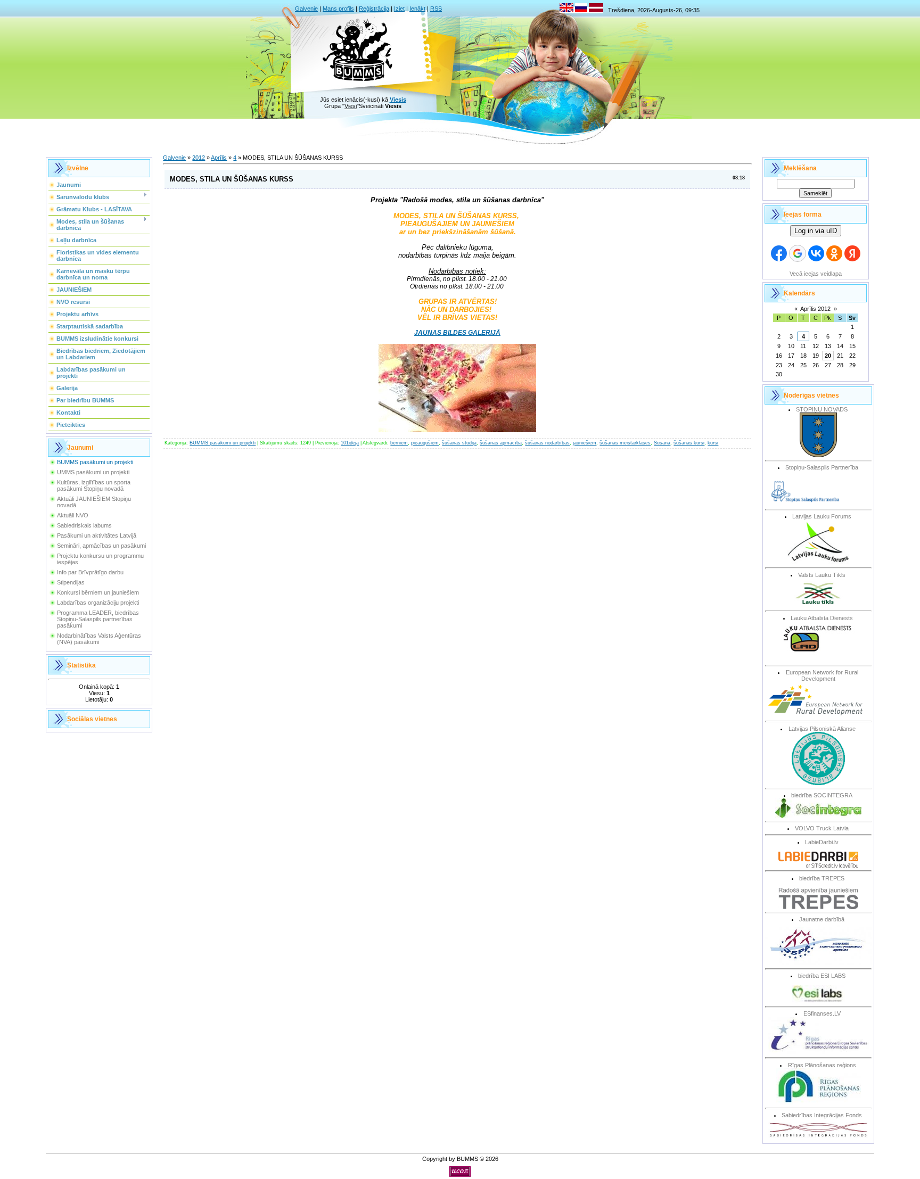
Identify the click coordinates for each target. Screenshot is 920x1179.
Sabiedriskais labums (84, 525)
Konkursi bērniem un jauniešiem (98, 592)
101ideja (350, 443)
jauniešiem (584, 443)
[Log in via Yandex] (852, 253)
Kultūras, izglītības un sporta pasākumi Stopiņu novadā (93, 485)
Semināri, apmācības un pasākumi (101, 545)
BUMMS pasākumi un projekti (95, 462)
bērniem (399, 443)
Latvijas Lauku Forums (821, 516)
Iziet (399, 8)
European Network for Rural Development (822, 675)
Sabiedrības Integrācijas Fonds (822, 1115)
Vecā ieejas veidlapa (816, 273)
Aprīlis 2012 (815, 309)
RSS (436, 8)
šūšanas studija (459, 443)
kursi (713, 443)
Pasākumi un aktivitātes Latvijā (96, 535)
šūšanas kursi (688, 443)
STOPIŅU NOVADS (822, 409)
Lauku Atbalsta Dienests (822, 618)
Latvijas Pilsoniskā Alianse (822, 728)
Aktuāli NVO (72, 515)
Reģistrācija (374, 8)
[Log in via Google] (797, 253)
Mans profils (338, 8)
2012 (198, 157)
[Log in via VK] (816, 253)
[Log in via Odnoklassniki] (834, 253)
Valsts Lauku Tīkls (821, 575)
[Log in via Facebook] (779, 253)
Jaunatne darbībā (821, 919)
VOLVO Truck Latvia (822, 828)
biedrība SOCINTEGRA (821, 795)
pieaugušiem (425, 443)
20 (828, 355)
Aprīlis (219, 157)
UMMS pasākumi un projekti (93, 472)
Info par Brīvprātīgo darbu (90, 572)
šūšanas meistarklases (625, 443)
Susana (662, 443)
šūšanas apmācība (501, 443)
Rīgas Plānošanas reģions (822, 1065)
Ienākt (417, 8)
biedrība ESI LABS (821, 975)
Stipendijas (71, 582)
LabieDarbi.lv (822, 842)
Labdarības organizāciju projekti (98, 602)
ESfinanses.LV (822, 1013)
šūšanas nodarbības (547, 443)
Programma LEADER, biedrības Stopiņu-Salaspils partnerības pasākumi (98, 619)
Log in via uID (815, 231)
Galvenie (306, 8)
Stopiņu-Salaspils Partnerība (821, 467)
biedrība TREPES (821, 878)
